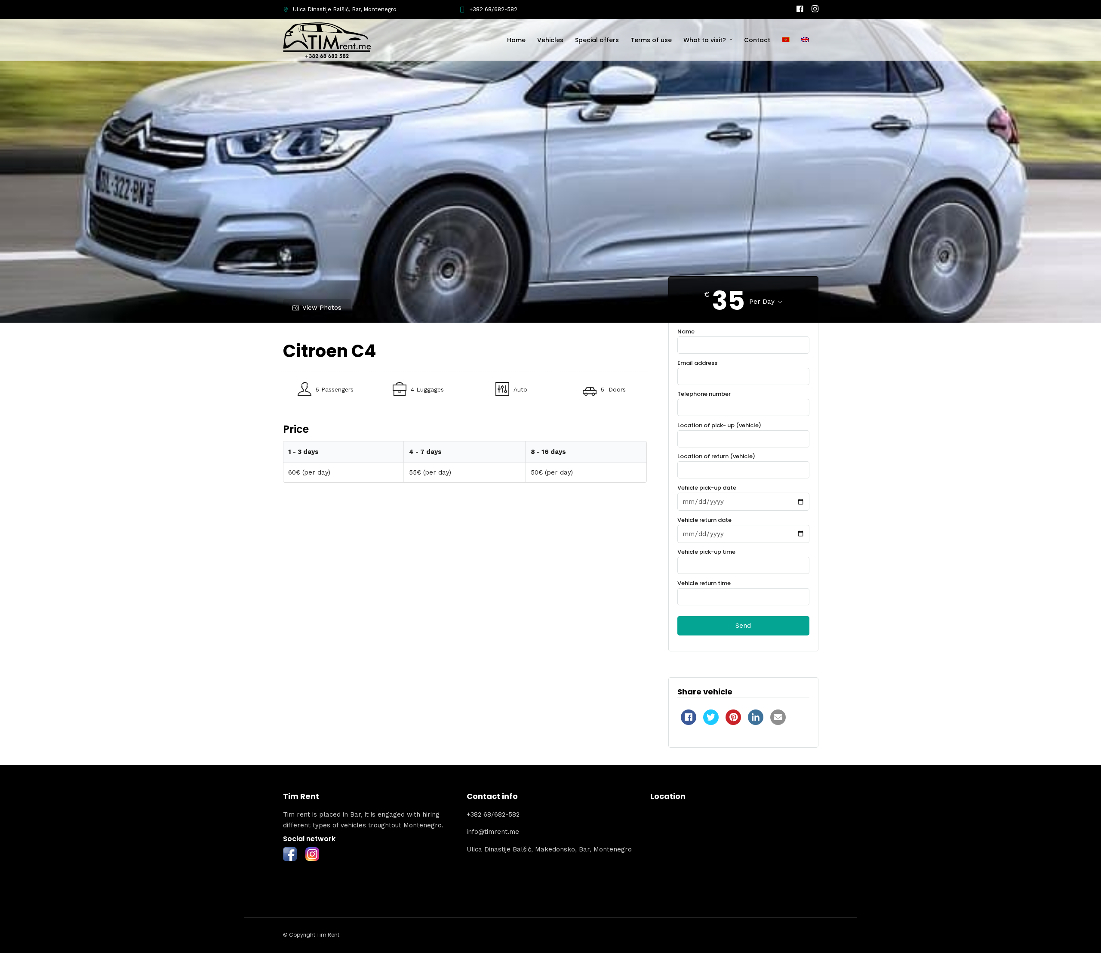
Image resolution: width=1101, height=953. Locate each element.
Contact (757, 40)
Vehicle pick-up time (706, 552)
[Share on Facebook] (688, 722)
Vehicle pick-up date (706, 488)
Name (686, 331)
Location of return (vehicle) (716, 456)
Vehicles (550, 40)
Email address (697, 363)
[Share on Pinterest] (733, 722)
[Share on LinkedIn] (755, 722)
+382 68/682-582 (493, 9)
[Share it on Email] (778, 722)
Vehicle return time (704, 583)
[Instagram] (815, 9)
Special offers (597, 40)
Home (516, 40)
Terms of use (651, 40)
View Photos (321, 307)
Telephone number (704, 394)
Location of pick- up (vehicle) (719, 425)
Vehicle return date (704, 520)
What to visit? (704, 40)
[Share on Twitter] (711, 722)
